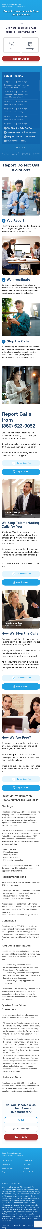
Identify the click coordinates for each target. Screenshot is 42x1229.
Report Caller (21, 58)
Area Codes (27, 1164)
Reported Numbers (29, 1172)
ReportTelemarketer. (11, 4)
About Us (26, 1168)
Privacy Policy (26, 1225)
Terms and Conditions (10, 1225)
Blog (3, 1172)
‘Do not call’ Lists (7, 1168)
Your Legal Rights (7, 1160)
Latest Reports (6, 1164)
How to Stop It (27, 1160)
